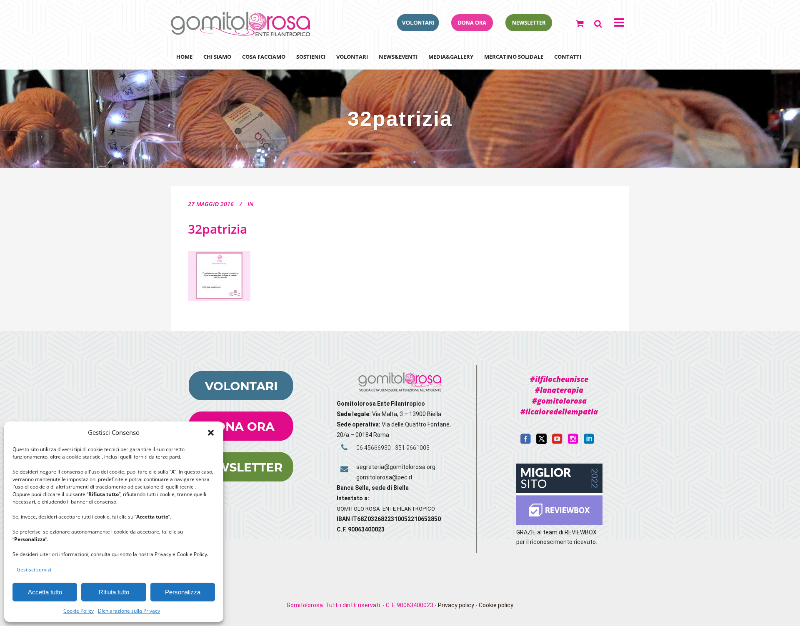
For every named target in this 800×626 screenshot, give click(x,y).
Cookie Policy (78, 610)
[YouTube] (557, 442)
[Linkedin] (589, 442)
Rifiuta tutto (114, 592)
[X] (541, 442)
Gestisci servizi (34, 569)
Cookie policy (496, 605)
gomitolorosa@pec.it (385, 477)
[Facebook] (525, 442)
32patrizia (217, 228)
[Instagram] (573, 442)
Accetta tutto (45, 592)
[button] (211, 433)
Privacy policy (456, 605)
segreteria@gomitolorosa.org (395, 467)
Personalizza (182, 592)
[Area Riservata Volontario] (418, 28)
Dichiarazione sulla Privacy (129, 610)
